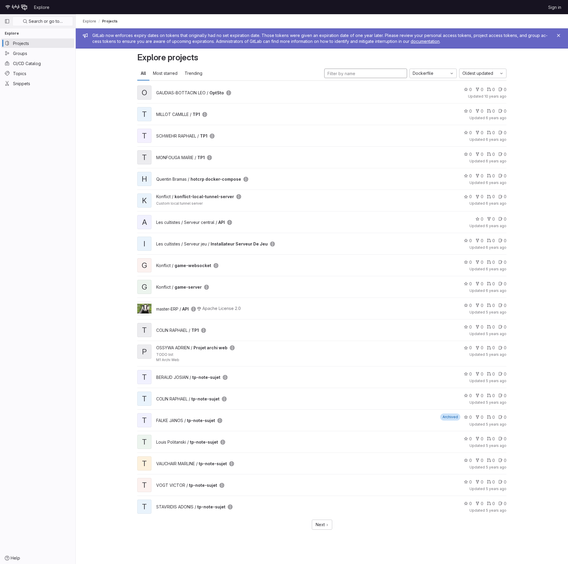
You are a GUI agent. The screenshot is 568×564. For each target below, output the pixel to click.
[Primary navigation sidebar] (7, 21)
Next (321, 524)
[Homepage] (16, 7)
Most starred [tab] (165, 73)
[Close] (558, 35)
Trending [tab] (193, 73)
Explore (41, 7)
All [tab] (143, 73)
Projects (109, 21)
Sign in (554, 7)
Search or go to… (45, 21)
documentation (425, 41)
